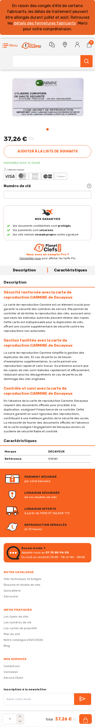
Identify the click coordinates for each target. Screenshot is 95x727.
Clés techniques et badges (22, 579)
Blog (7, 645)
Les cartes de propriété (20, 628)
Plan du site (12, 634)
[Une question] (52, 45)
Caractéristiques (70, 270)
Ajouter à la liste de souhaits (48, 151)
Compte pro (12, 666)
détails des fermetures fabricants (45, 23)
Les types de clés (16, 616)
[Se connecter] (77, 45)
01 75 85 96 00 (57, 552)
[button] (10, 45)
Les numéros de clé (17, 622)
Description (24, 270)
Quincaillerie (12, 590)
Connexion (11, 672)
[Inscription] (82, 699)
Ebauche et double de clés (22, 584)
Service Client (13, 677)
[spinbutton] (9, 719)
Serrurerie (11, 596)
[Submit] (86, 61)
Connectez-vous (30, 258)
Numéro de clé (17, 186)
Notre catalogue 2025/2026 (23, 640)
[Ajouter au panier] (85, 719)
